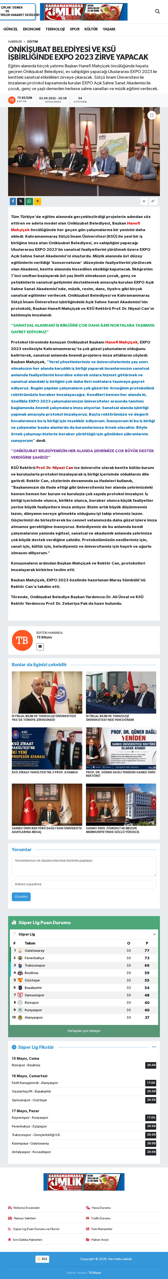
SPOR (74, 29)
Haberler (15, 41)
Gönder (21, 897)
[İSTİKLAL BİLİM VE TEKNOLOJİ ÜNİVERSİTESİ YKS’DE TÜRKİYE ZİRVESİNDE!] (47, 692)
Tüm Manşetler (101, 1229)
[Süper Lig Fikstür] (154, 1047)
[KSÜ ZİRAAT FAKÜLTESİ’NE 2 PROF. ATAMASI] (47, 748)
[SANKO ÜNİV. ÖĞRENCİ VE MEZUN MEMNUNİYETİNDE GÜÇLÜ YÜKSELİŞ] (121, 804)
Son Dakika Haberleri (27, 1239)
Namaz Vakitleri (25, 1218)
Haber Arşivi (100, 1239)
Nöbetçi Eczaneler (27, 1207)
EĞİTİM (32, 41)
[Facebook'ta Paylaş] (13, 201)
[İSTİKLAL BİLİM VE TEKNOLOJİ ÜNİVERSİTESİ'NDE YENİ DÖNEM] (121, 692)
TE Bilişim (44, 637)
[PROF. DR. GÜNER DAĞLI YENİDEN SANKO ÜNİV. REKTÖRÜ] (121, 748)
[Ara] (157, 12)
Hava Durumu (101, 1207)
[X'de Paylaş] (20, 201)
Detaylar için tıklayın (84, 1031)
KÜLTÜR (91, 29)
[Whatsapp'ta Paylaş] (29, 201)
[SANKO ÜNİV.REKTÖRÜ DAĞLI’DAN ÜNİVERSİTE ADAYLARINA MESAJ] (47, 804)
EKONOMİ (31, 29)
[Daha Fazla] (37, 201)
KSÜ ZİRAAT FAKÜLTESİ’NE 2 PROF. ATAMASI (45, 772)
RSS (44, 1259)
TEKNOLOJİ (55, 29)
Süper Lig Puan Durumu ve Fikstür (36, 1229)
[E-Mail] (40, 646)
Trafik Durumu (100, 1218)
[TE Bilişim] (22, 640)
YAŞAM (109, 29)
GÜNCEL (10, 29)
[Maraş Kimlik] (84, 12)
